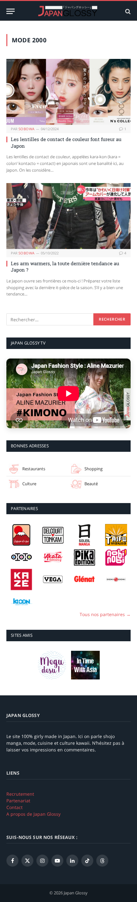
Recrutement (20, 794)
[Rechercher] (127, 11)
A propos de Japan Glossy (33, 814)
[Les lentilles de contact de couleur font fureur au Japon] (68, 92)
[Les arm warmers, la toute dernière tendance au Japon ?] (68, 216)
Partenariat (18, 801)
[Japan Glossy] (68, 11)
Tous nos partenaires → (105, 614)
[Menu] (10, 11)
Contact (14, 807)
